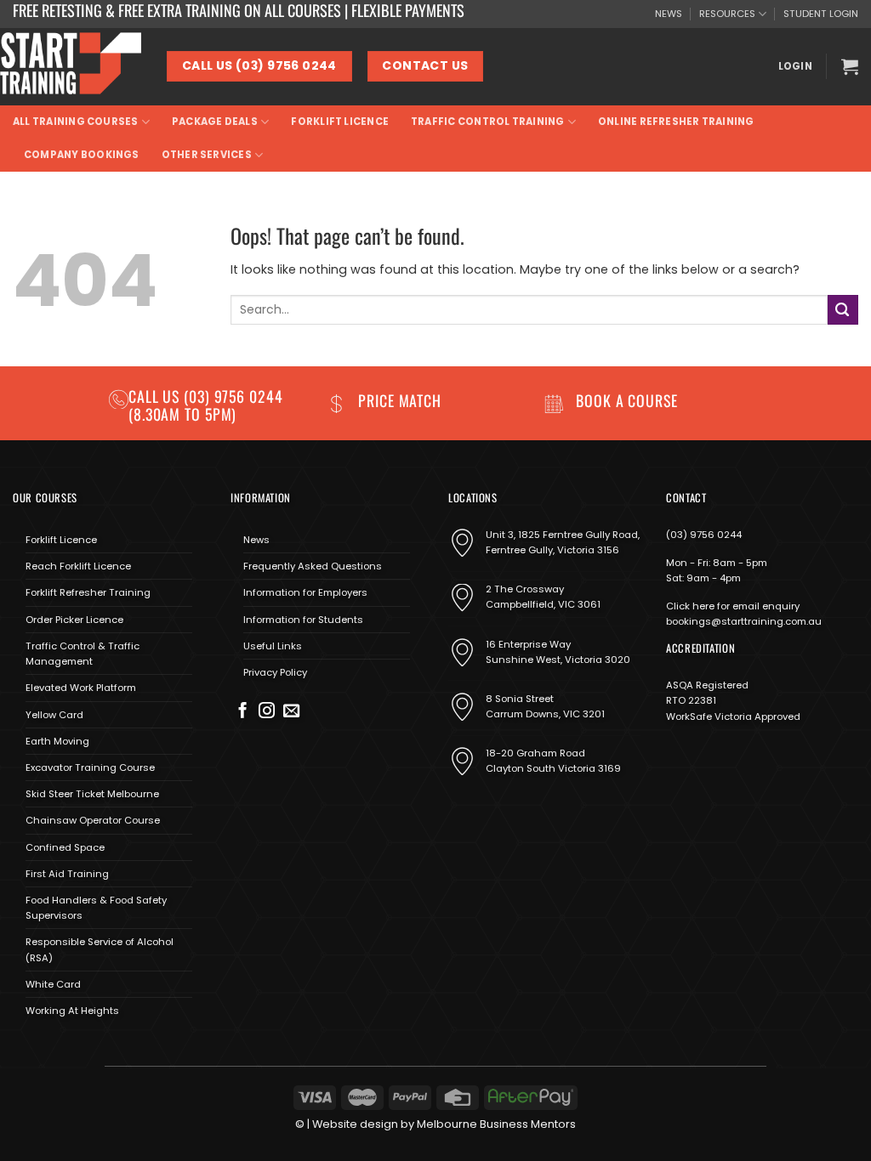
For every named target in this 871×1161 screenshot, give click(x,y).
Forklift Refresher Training (88, 592)
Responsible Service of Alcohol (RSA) (100, 949)
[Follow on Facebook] (243, 712)
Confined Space (65, 847)
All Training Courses (76, 121)
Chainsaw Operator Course (93, 820)
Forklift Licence (340, 121)
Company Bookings (81, 154)
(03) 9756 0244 (704, 534)
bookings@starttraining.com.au (744, 621)
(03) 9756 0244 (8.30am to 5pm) (205, 405)
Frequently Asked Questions (312, 566)
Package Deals (215, 121)
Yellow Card (54, 715)
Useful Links (272, 646)
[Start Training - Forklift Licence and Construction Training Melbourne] (70, 66)
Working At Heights (72, 1010)
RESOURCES (727, 13)
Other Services (207, 154)
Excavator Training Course (90, 767)
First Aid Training (67, 874)
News (256, 540)
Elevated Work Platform (81, 687)
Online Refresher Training (676, 121)
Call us (156, 396)
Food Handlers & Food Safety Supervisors (96, 907)
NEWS (668, 13)
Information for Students (303, 619)
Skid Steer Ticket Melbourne (92, 794)
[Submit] (843, 310)
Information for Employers (305, 592)
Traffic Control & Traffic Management (82, 653)
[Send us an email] (291, 712)
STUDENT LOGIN (820, 13)
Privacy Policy (275, 672)
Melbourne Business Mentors (496, 1124)
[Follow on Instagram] (267, 712)
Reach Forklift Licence (78, 566)
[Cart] (849, 66)
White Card (53, 984)
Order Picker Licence (74, 619)
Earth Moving (57, 741)
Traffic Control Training (487, 121)
